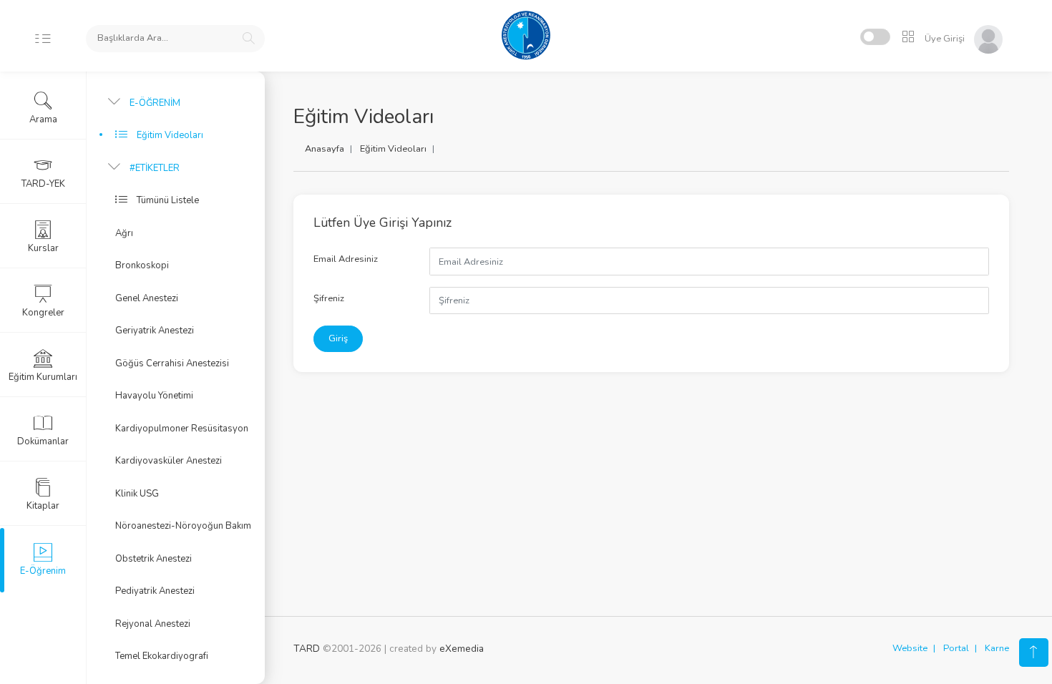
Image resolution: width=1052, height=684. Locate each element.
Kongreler (43, 312)
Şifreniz (328, 298)
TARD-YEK (43, 183)
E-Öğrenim (43, 571)
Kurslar (43, 248)
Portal (956, 648)
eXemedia (461, 648)
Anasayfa (324, 148)
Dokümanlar (43, 441)
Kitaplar (42, 505)
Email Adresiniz (345, 259)
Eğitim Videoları (393, 148)
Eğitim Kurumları (43, 377)
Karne (997, 648)
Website (909, 648)
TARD (306, 648)
